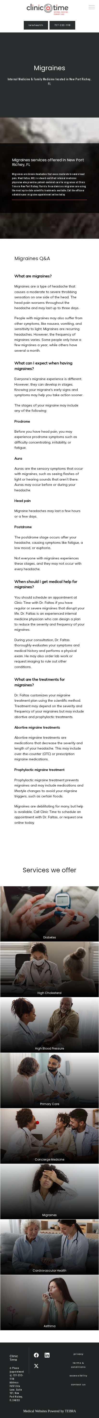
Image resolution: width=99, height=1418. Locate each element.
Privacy (78, 1354)
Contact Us (78, 1384)
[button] (92, 7)
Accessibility (78, 1375)
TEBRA (70, 1411)
